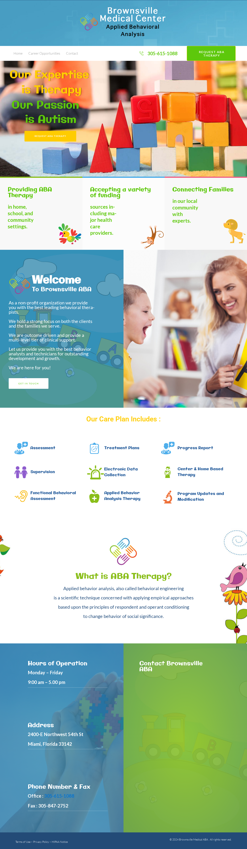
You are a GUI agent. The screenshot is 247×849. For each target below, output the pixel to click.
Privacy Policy (41, 841)
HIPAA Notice (60, 841)
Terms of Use (22, 841)
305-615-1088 (59, 796)
